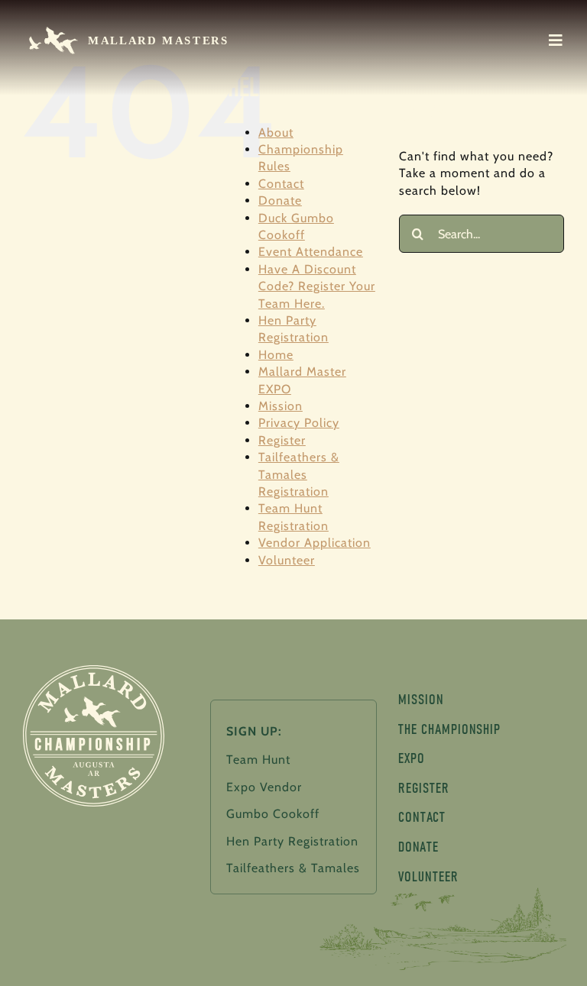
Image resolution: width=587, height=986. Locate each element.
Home (276, 355)
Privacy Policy (298, 422)
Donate (280, 200)
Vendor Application (314, 542)
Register (282, 440)
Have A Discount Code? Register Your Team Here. (316, 286)
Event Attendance (310, 251)
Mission (280, 406)
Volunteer (286, 560)
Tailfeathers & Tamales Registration (298, 474)
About (276, 132)
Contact (281, 183)
